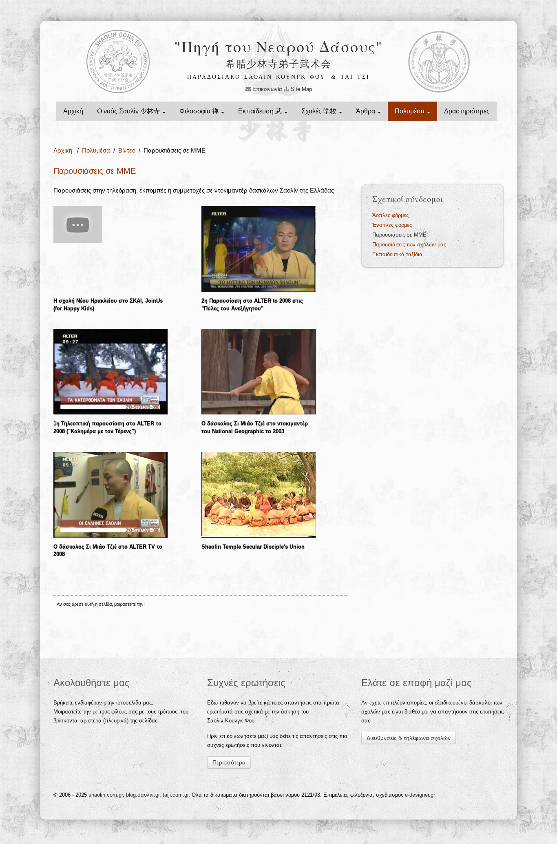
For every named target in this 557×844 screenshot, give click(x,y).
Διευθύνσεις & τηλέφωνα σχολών (409, 738)
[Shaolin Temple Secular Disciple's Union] (258, 494)
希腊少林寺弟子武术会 (278, 63)
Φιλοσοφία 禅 (199, 111)
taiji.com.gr (175, 795)
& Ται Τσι (350, 77)
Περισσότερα (228, 762)
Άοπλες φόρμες (390, 215)
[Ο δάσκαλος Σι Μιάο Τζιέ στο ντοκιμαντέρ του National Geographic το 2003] (258, 371)
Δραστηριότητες (467, 111)
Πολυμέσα (410, 111)
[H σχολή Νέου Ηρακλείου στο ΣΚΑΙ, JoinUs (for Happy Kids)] (77, 224)
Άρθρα (366, 111)
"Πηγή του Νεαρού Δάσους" (278, 46)
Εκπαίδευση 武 (260, 111)
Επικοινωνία (266, 89)
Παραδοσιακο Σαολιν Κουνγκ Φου (256, 77)
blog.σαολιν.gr (142, 795)
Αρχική (73, 111)
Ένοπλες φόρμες (392, 225)
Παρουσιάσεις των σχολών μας (409, 244)
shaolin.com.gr (105, 795)
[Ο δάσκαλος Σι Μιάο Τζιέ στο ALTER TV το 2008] (110, 494)
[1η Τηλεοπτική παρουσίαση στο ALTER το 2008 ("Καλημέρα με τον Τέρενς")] (110, 371)
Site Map (300, 89)
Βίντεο (126, 150)
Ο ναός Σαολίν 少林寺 (129, 111)
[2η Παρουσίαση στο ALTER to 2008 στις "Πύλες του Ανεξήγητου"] (258, 248)
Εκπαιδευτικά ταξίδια (397, 254)
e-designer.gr (420, 795)
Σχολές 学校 (319, 111)
